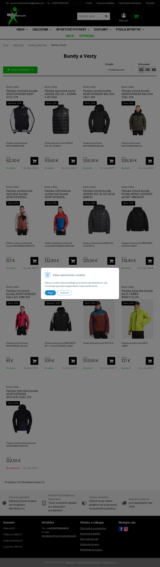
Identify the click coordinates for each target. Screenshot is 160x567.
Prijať (50, 293)
